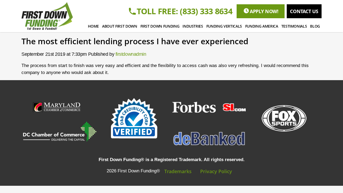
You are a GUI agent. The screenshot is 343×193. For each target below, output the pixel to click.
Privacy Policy (216, 171)
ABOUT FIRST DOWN (119, 26)
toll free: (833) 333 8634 (184, 11)
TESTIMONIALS (294, 26)
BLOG (315, 26)
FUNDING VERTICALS (224, 26)
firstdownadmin (130, 54)
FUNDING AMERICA (261, 26)
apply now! (264, 11)
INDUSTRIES (192, 26)
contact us (304, 11)
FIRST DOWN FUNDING (160, 26)
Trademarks (178, 171)
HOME (93, 26)
